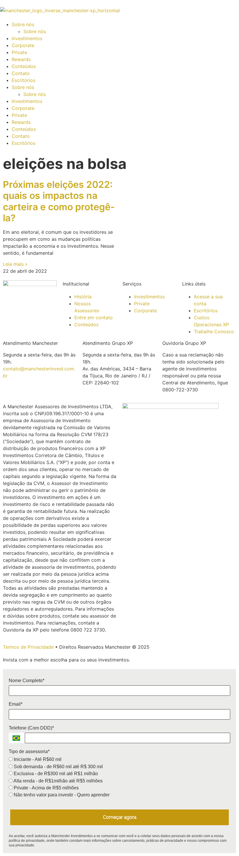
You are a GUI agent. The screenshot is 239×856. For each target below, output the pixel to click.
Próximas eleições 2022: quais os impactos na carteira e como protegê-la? (59, 201)
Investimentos (27, 38)
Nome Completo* (26, 680)
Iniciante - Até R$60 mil (37, 759)
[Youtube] (10, 317)
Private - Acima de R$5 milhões (46, 787)
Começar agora (119, 817)
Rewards (21, 59)
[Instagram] (10, 301)
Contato (21, 73)
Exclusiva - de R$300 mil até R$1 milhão (55, 773)
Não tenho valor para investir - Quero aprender (61, 794)
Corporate (23, 45)
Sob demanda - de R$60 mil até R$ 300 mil (58, 766)
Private (19, 52)
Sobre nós (23, 24)
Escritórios (23, 80)
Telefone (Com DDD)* (31, 727)
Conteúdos (24, 66)
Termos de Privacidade (28, 647)
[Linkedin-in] (42, 301)
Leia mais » (15, 264)
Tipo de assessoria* (29, 751)
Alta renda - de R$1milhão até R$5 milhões (58, 780)
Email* (15, 704)
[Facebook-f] (26, 301)
